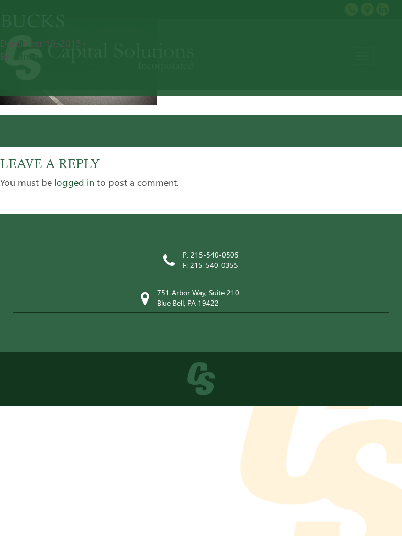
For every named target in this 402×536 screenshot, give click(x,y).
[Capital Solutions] (201, 378)
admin (26, 56)
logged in (74, 182)
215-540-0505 (215, 255)
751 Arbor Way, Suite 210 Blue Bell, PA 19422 (198, 297)
